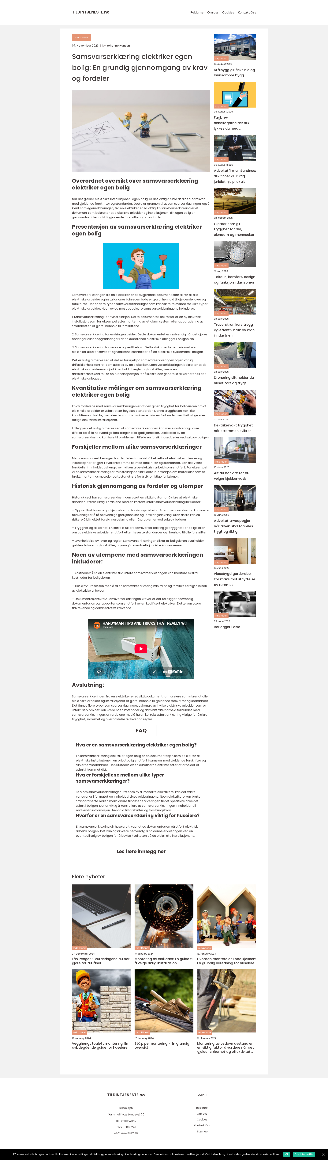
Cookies (228, 12)
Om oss (212, 12)
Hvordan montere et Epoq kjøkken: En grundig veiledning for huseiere (226, 961)
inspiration (221, 58)
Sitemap (202, 1131)
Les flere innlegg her (141, 851)
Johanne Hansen (118, 45)
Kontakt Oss (247, 12)
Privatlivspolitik (304, 1154)
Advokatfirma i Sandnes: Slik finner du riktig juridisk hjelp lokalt (235, 176)
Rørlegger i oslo (227, 626)
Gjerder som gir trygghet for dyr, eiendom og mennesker (234, 229)
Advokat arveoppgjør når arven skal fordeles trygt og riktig (233, 526)
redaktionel (81, 37)
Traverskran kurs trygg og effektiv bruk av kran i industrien (234, 330)
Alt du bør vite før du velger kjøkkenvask (231, 476)
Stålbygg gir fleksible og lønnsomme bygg (234, 72)
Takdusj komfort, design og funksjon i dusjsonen (234, 279)
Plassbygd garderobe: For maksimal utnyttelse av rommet (234, 579)
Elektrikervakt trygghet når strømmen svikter (233, 428)
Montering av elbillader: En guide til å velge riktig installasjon (164, 961)
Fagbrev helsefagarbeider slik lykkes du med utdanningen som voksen (231, 123)
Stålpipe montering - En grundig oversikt (162, 1045)
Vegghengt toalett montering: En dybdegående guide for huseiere (100, 1045)
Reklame (196, 12)
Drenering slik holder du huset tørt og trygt (234, 380)
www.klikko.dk (129, 1133)
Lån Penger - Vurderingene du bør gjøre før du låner (101, 961)
